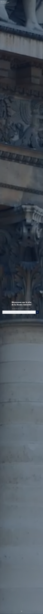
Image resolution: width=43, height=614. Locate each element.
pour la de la (5, 2)
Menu (41, 2)
